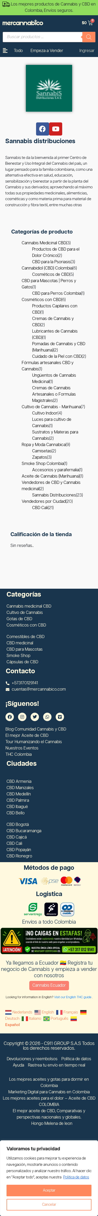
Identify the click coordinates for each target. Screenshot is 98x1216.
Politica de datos (76, 1177)
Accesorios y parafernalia (55, 470)
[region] (49, 1178)
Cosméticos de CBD (50, 274)
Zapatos (39, 457)
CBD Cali (40, 508)
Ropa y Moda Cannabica (44, 445)
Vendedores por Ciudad (44, 501)
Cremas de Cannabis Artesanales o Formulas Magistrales (54, 394)
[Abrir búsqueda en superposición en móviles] (49, 37)
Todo (18, 51)
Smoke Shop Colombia (43, 464)
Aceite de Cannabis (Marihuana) (51, 476)
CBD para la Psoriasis (51, 262)
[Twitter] (35, 717)
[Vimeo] (60, 717)
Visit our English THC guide (73, 997)
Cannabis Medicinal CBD (44, 243)
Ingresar (87, 51)
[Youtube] (55, 129)
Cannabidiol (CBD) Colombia (47, 268)
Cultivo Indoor (44, 413)
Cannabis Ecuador (49, 985)
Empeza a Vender (47, 51)
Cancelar (49, 1205)
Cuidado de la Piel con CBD (57, 356)
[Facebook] (42, 129)
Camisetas (41, 451)
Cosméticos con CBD (41, 300)
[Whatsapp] (47, 717)
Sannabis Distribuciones (54, 495)
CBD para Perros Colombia (56, 293)
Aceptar (49, 1190)
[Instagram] (22, 717)
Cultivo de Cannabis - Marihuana (51, 407)
